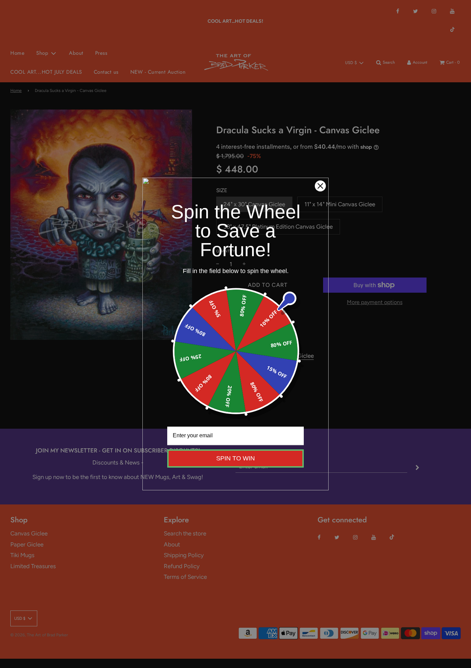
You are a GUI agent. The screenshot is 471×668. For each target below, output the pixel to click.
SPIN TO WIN (235, 458)
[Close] (320, 186)
